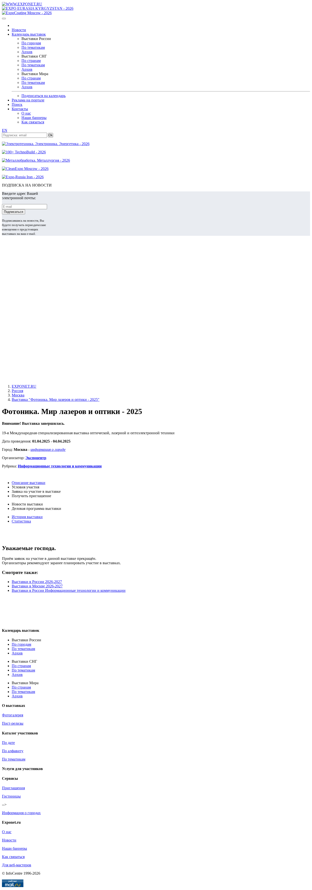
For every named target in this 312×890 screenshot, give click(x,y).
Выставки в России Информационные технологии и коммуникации (69, 590)
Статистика (21, 521)
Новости (19, 30)
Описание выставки (28, 483)
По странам (31, 61)
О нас (26, 113)
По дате (8, 743)
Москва (18, 395)
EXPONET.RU (24, 386)
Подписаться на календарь (43, 96)
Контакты (20, 109)
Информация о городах (21, 813)
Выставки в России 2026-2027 (37, 582)
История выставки (27, 517)
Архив (26, 52)
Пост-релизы (12, 723)
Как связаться (32, 122)
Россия (17, 391)
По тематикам (33, 47)
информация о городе (48, 449)
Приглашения (13, 788)
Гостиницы (11, 796)
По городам (31, 43)
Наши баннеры (34, 118)
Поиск (17, 104)
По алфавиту (12, 751)
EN (4, 130)
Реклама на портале (28, 100)
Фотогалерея (12, 715)
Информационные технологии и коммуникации (60, 466)
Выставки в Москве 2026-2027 (37, 586)
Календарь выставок (29, 34)
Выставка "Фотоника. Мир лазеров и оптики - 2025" (55, 399)
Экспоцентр (35, 458)
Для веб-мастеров (16, 865)
